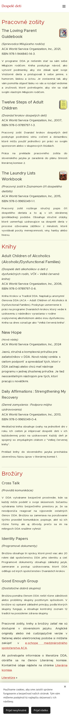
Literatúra (8, 677)
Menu (64, 6)
